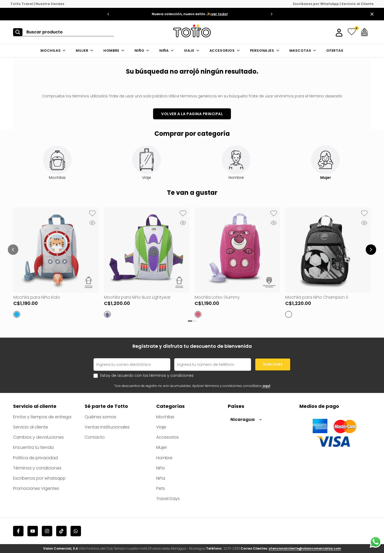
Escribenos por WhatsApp (316, 4)
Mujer (161, 447)
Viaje (161, 427)
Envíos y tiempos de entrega (42, 417)
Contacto (95, 437)
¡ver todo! (219, 13)
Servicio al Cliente (357, 4)
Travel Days (168, 499)
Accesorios (167, 437)
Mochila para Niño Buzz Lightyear (137, 297)
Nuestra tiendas (50, 4)
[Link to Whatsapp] (375, 542)
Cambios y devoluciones (38, 437)
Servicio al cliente (30, 427)
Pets (160, 488)
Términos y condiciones (37, 468)
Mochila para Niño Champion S (316, 297)
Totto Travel (21, 4)
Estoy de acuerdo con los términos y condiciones (147, 375)
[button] (92, 214)
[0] (352, 32)
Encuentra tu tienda (33, 447)
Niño (160, 468)
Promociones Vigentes (36, 488)
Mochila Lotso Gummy (217, 297)
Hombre (164, 458)
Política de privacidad (35, 458)
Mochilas (165, 417)
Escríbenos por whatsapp (39, 478)
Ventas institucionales (107, 427)
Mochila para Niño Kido (36, 297)
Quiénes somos (100, 417)
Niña (160, 478)
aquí (266, 386)
